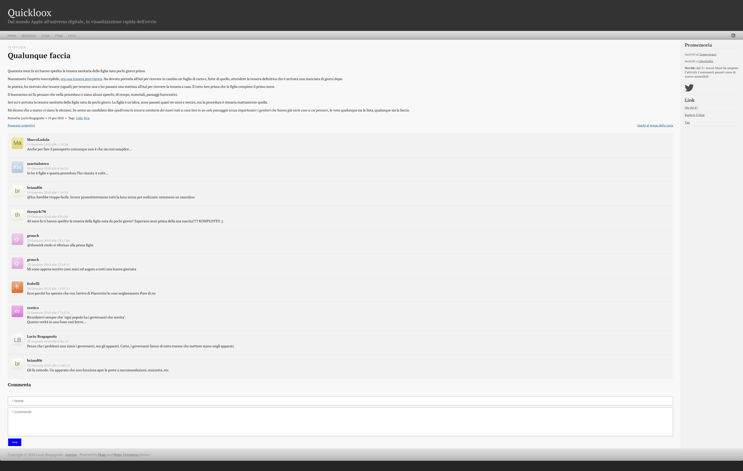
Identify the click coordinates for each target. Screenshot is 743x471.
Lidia (79, 118)
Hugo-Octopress (126, 454)
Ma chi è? (691, 108)
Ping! (59, 35)
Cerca (72, 35)
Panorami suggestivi (21, 125)
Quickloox (29, 12)
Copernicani (707, 54)
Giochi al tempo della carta (655, 125)
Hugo (102, 454)
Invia (14, 442)
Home (12, 35)
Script (45, 35)
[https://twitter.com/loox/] (689, 90)
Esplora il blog (694, 115)
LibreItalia (705, 61)
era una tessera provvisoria (81, 79)
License (71, 454)
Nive (87, 118)
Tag (687, 123)
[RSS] (733, 36)
